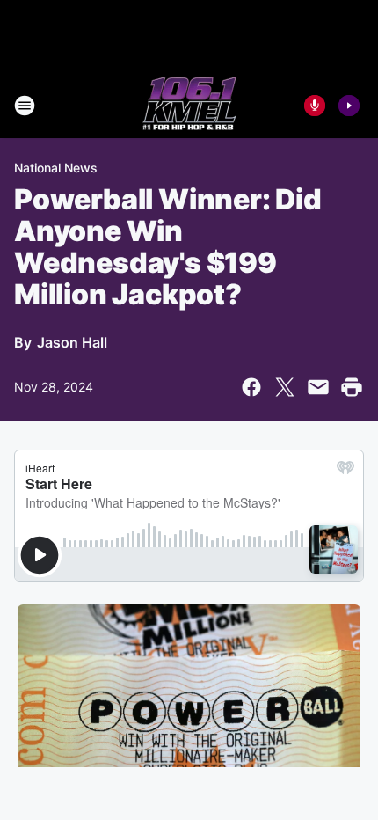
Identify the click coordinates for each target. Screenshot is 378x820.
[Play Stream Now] (349, 105)
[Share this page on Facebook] (251, 387)
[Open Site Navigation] (24, 105)
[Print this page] (351, 387)
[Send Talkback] (314, 105)
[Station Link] (189, 105)
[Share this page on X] (285, 387)
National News (56, 167)
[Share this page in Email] (318, 387)
